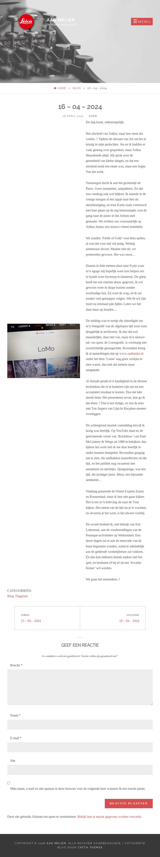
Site (12, 760)
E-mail (15, 738)
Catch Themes (90, 847)
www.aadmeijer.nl (131, 353)
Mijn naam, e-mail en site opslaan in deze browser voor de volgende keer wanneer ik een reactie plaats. (77, 788)
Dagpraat (21, 596)
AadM (93, 116)
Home (61, 88)
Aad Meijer (61, 19)
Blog (77, 88)
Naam (15, 715)
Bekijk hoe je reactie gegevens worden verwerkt (109, 816)
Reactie (16, 665)
